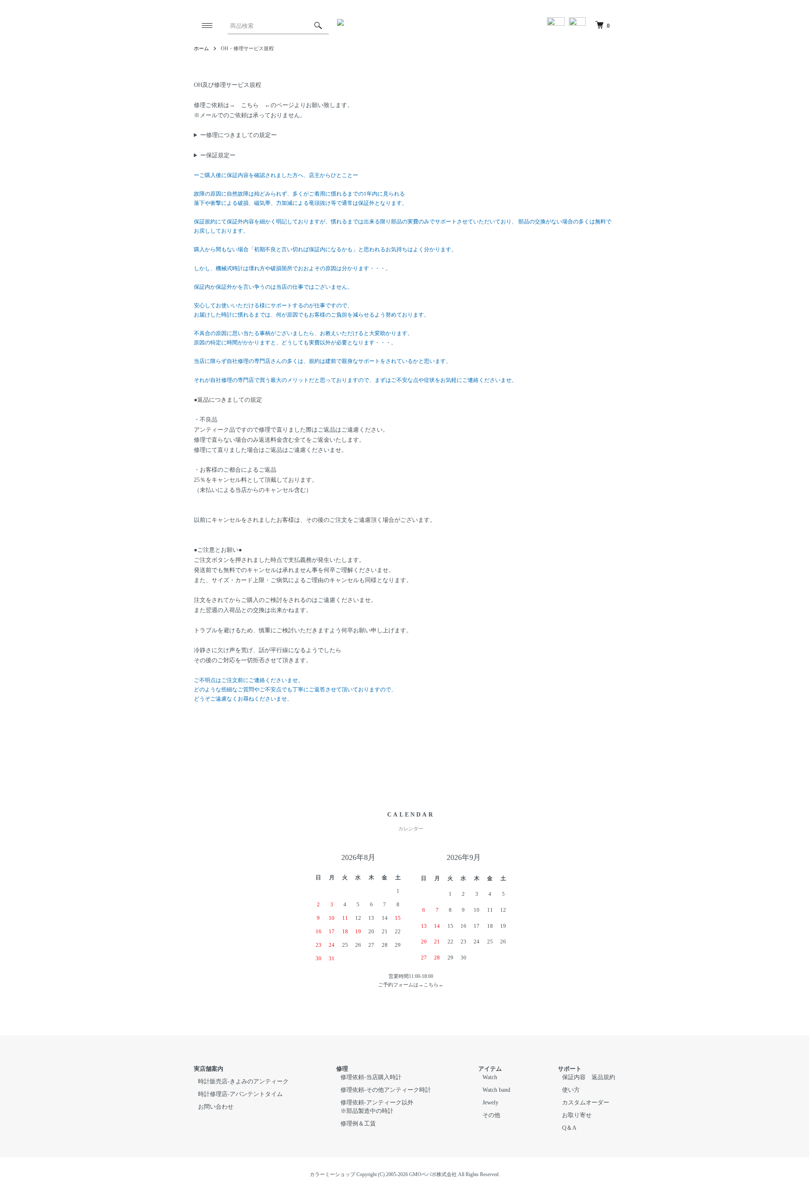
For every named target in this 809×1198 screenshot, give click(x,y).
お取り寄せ (577, 1115)
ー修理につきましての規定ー (238, 135)
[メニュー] (206, 25)
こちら (250, 105)
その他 (491, 1115)
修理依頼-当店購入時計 (371, 1077)
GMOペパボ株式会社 (433, 1174)
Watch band (496, 1090)
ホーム (201, 48)
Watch (489, 1077)
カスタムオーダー (585, 1102)
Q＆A (569, 1128)
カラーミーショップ (332, 1174)
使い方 (571, 1090)
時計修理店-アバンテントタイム (240, 1094)
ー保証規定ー (218, 155)
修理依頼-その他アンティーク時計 (385, 1090)
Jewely (490, 1102)
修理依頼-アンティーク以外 (376, 1102)
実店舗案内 (208, 1069)
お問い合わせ (215, 1107)
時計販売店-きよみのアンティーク (243, 1081)
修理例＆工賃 (358, 1123)
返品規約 (603, 1077)
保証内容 (574, 1077)
